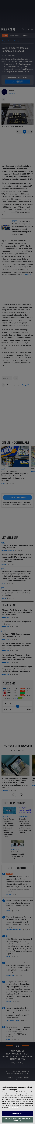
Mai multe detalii (13, 1107)
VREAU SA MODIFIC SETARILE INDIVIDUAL (17, 1119)
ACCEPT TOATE (17, 1113)
